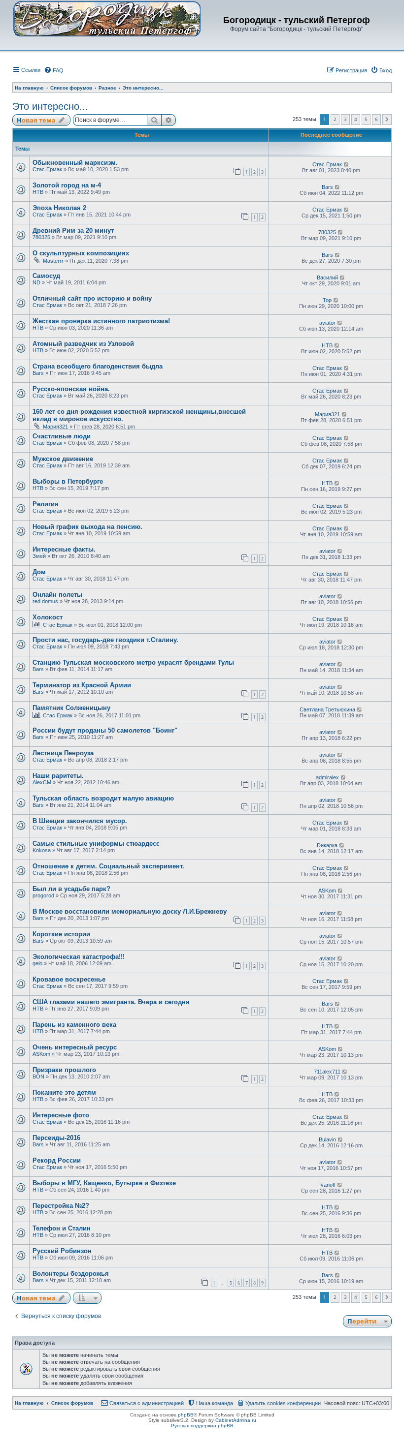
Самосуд (46, 275)
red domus (45, 601)
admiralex (327, 777)
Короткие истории (61, 934)
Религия (46, 504)
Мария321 (55, 427)
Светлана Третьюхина (327, 709)
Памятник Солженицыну (71, 707)
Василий (327, 277)
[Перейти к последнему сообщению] (346, 164)
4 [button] (355, 119)
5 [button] (366, 119)
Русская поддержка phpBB (202, 1425)
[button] (387, 119)
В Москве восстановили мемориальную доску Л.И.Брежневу (130, 911)
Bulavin (327, 1139)
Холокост (48, 617)
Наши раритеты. (58, 775)
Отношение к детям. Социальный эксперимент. (108, 866)
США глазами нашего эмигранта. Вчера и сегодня (111, 1002)
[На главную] (107, 18)
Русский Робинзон (62, 1251)
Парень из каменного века (74, 1024)
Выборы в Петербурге (68, 481)
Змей (39, 556)
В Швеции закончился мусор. (80, 821)
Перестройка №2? (61, 1205)
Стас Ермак (47, 169)
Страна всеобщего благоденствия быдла (98, 366)
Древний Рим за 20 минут (73, 230)
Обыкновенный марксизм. (75, 162)
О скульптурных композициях (81, 253)
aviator (327, 323)
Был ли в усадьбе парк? (71, 888)
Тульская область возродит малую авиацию (103, 798)
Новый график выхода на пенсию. (87, 526)
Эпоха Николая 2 (59, 208)
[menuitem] (54, 70)
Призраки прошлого (64, 1070)
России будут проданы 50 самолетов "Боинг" (105, 730)
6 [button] (376, 119)
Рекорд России (57, 1160)
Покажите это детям (64, 1092)
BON (38, 1076)
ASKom (327, 890)
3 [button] (345, 119)
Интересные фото (61, 1115)
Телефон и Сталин (62, 1228)
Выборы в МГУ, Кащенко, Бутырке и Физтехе (104, 1183)
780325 (41, 237)
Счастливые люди (62, 436)
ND (36, 282)
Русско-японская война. (71, 389)
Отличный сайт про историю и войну (92, 298)
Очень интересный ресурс (75, 1047)
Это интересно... (50, 106)
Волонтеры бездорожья (71, 1273)
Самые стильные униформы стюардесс (96, 843)
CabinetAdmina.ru (235, 1420)
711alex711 (327, 1072)
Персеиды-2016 (56, 1137)
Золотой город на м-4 (67, 185)
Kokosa (42, 850)
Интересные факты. (64, 549)
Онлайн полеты (57, 594)
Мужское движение (63, 458)
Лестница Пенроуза (63, 753)
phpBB (186, 1414)
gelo (37, 963)
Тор (327, 300)
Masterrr (53, 261)
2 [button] (335, 119)
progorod (43, 895)
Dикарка (327, 845)
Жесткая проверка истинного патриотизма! (101, 321)
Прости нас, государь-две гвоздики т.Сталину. (105, 640)
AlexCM (42, 782)
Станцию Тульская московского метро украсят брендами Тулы (133, 662)
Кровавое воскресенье (69, 979)
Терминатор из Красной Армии (82, 685)
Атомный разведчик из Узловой (83, 343)
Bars (327, 187)
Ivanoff (327, 1185)
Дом (39, 572)
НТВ (38, 192)
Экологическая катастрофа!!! (79, 956)
